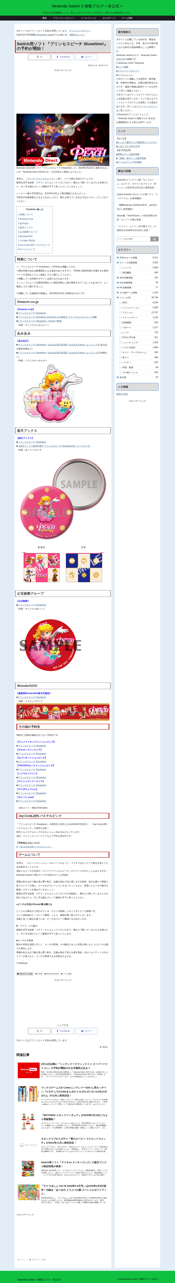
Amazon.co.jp (26, 219)
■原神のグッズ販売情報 (127, 154)
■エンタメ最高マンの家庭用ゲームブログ (136, 142)
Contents (31, 209)
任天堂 (39, 974)
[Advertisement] (62, 91)
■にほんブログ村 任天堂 (128, 146)
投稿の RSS (122, 394)
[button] (154, 239)
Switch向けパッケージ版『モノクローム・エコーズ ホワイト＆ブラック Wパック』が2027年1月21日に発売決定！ (136, 184)
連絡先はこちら (77, 35)
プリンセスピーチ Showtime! (32, 313)
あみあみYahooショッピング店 (84, 345)
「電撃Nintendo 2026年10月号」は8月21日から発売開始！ (137, 207)
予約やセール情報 (26, 974)
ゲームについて (27, 249)
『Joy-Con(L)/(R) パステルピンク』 (35, 847)
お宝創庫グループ (28, 232)
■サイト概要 (122, 67)
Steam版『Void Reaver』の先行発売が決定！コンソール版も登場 (137, 217)
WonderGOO (26, 236)
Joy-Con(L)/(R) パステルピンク (35, 245)
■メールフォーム (124, 75)
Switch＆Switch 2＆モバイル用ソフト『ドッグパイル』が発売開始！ (137, 196)
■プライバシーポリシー (127, 71)
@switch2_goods (45, 35)
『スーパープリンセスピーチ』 (40, 179)
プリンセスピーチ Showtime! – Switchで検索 (40, 321)
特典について (26, 214)
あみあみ (24, 223)
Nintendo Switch (53, 974)
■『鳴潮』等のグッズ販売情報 (131, 158)
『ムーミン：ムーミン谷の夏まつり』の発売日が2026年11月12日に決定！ (136, 228)
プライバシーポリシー (80, 31)
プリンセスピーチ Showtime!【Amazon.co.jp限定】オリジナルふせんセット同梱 (57, 317)
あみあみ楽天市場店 (58, 345)
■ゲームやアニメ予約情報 (129, 162)
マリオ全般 (67, 974)
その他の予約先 (27, 240)
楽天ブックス (26, 227)
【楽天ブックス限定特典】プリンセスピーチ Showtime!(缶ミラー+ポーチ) (54, 446)
